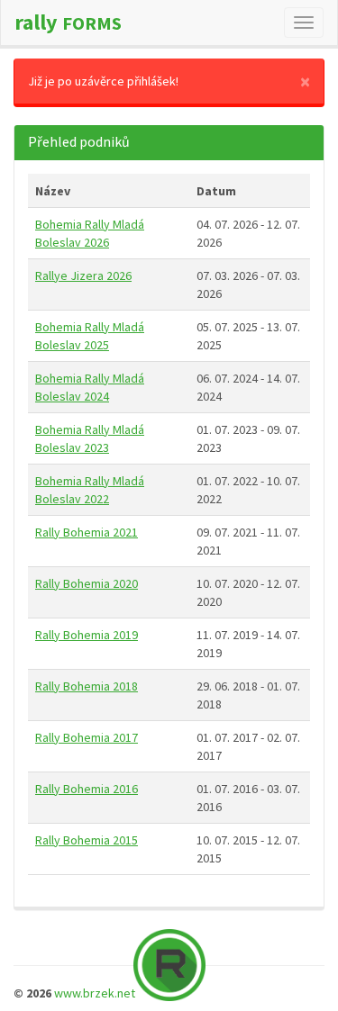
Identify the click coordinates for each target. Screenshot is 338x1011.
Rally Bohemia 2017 (86, 737)
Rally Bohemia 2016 (86, 789)
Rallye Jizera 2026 (83, 275)
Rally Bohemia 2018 (86, 686)
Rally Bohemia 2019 (86, 635)
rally (68, 22)
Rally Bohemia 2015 (86, 840)
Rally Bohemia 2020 (86, 583)
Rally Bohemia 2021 (86, 532)
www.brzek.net (94, 993)
